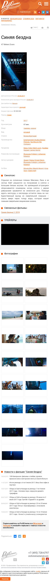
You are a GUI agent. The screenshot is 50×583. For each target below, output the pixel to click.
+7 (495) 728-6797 (38, 552)
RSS (35, 12)
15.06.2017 (30, 100)
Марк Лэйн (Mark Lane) (32, 148)
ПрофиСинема (5, 24)
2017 (25, 121)
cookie (38, 571)
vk (47, 12)
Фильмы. (13, 24)
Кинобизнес (6, 20)
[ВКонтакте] (15, 536)
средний (22, 107)
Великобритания (30, 136)
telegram (43, 12)
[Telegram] (19, 536)
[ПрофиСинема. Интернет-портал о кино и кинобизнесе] (10, 5)
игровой (27, 132)
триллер (27, 128)
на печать (42, 28)
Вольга (14, 103)
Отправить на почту (48, 27)
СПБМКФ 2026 (28, 19)
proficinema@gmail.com (38, 556)
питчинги (39, 19)
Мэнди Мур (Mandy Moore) (34, 168)
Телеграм (6, 526)
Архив (9, 115)
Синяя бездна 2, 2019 (10, 212)
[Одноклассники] (24, 536)
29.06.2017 (21, 96)
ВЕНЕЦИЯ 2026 (16, 19)
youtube (39, 12)
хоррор (33, 128)
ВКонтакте (37, 523)
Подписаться (25, 12)
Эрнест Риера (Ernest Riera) (34, 160)
